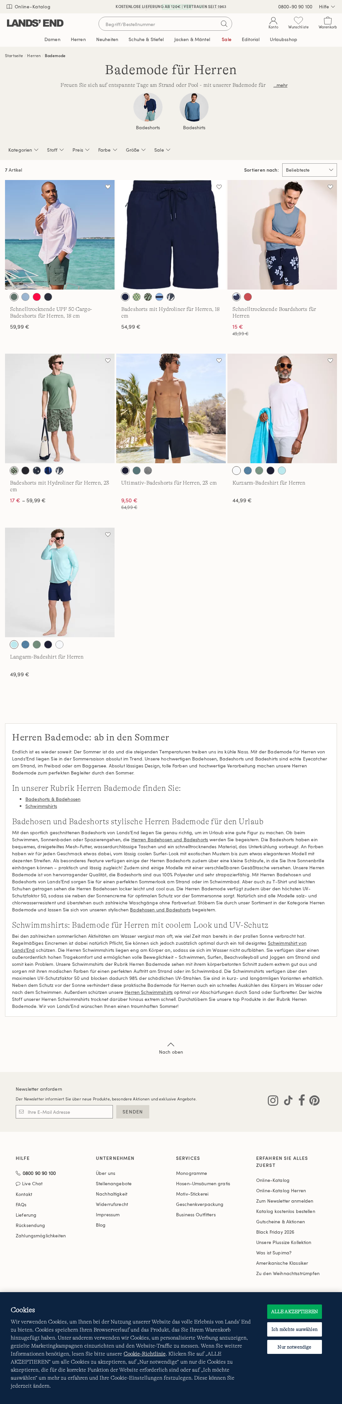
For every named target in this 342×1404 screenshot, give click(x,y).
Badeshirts (194, 128)
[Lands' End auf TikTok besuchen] (286, 1101)
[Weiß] (236, 471)
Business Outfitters (196, 1214)
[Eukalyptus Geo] (137, 297)
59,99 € (19, 326)
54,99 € (131, 326)
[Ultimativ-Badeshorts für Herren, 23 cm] (171, 408)
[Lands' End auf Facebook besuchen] (299, 1101)
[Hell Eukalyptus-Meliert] (259, 471)
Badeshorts (148, 128)
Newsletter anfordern (39, 1089)
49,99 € (19, 674)
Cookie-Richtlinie (145, 1354)
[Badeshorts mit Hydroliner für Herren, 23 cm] (60, 408)
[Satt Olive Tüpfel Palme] (148, 297)
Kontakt (24, 1194)
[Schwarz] (25, 471)
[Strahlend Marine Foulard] (37, 471)
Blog (101, 1225)
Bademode (55, 55)
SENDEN (133, 1111)
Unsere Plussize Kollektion (284, 1242)
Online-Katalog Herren (281, 1190)
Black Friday (275, 1232)
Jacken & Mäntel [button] (192, 39)
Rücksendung (30, 1225)
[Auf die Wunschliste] (108, 187)
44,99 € (242, 500)
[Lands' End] (35, 23)
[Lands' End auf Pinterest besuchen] (312, 1101)
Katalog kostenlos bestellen (285, 1211)
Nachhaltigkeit (111, 1194)
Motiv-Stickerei (192, 1194)
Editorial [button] (251, 39)
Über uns (105, 1173)
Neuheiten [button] (107, 39)
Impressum (108, 1214)
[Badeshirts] (194, 107)
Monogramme (191, 1173)
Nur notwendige (294, 1347)
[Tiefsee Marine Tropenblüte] (48, 471)
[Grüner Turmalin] (137, 471)
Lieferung (26, 1215)
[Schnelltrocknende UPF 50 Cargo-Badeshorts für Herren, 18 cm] (60, 235)
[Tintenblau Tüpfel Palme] (171, 297)
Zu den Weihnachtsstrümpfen (288, 1273)
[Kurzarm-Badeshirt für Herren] (282, 408)
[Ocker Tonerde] (248, 297)
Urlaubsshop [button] (283, 39)
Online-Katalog (32, 6)
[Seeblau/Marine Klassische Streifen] (159, 297)
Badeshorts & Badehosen (52, 799)
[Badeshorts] (148, 107)
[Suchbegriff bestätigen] (224, 24)
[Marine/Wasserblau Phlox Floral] (236, 297)
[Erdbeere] (37, 297)
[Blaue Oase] (25, 297)
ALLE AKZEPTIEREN (294, 1311)
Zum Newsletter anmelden (284, 1201)
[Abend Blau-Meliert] (248, 471)
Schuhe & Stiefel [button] (146, 39)
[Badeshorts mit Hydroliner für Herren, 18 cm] (171, 235)
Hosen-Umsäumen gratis (203, 1183)
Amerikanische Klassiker (282, 1263)
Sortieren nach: (261, 170)
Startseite (14, 55)
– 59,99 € (28, 500)
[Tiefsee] (125, 297)
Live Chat (32, 1184)
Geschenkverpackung (200, 1204)
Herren (34, 55)
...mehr (281, 85)
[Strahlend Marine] (48, 297)
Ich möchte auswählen (295, 1329)
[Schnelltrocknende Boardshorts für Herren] (282, 235)
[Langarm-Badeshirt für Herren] (60, 582)
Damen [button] (52, 39)
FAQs (21, 1204)
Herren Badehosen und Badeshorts (169, 839)
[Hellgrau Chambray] (148, 471)
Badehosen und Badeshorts (160, 909)
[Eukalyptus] (14, 297)
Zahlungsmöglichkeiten (41, 1235)
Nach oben (171, 1052)
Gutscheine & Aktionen (280, 1221)
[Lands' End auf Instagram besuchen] (273, 1101)
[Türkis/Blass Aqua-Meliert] (282, 471)
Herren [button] (78, 39)
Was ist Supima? (274, 1252)
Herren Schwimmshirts (149, 992)
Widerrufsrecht (112, 1204)
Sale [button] (226, 39)
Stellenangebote (114, 1183)
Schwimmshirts (41, 806)
